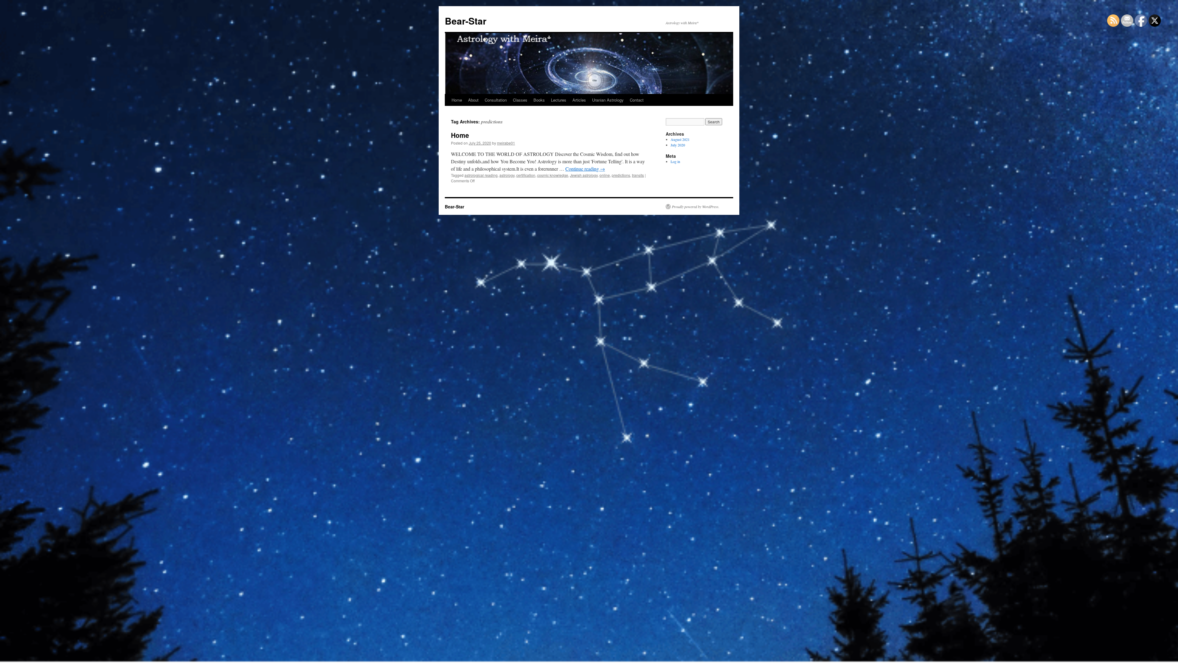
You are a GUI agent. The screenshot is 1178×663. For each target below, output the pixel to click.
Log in (675, 161)
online (604, 175)
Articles (579, 100)
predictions (621, 175)
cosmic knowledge (552, 175)
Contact (637, 100)
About (473, 100)
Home (457, 100)
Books (539, 100)
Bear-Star (466, 20)
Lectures (558, 100)
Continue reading (585, 168)
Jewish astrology (584, 175)
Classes (520, 100)
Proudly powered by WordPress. (695, 206)
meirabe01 (506, 142)
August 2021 (680, 139)
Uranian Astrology (608, 100)
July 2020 (678, 144)
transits (638, 175)
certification (525, 175)
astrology (506, 175)
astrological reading (481, 175)
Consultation (496, 100)
